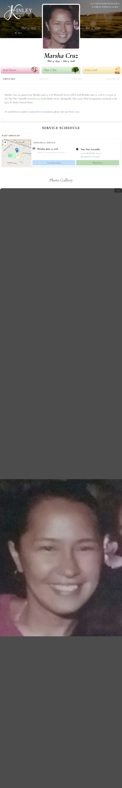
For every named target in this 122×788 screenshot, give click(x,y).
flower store (73, 111)
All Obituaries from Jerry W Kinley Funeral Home (105, 5)
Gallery (77, 79)
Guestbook (112, 79)
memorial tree (35, 111)
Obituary (9, 79)
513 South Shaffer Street (91, 153)
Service (44, 79)
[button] (16, 150)
